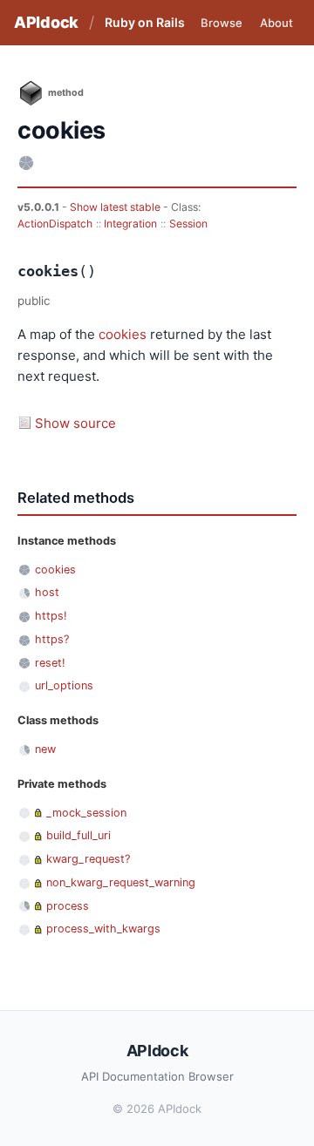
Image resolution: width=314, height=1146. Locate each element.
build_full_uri (78, 835)
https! (51, 615)
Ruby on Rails (145, 22)
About (276, 23)
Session (188, 223)
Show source (75, 423)
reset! (50, 662)
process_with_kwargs (103, 928)
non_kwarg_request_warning (120, 882)
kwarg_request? (88, 858)
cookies (123, 334)
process (67, 905)
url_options (64, 685)
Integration (130, 223)
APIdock (46, 22)
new (45, 749)
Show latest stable (116, 207)
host (47, 592)
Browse (221, 23)
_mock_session (86, 812)
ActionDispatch (54, 223)
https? (52, 639)
